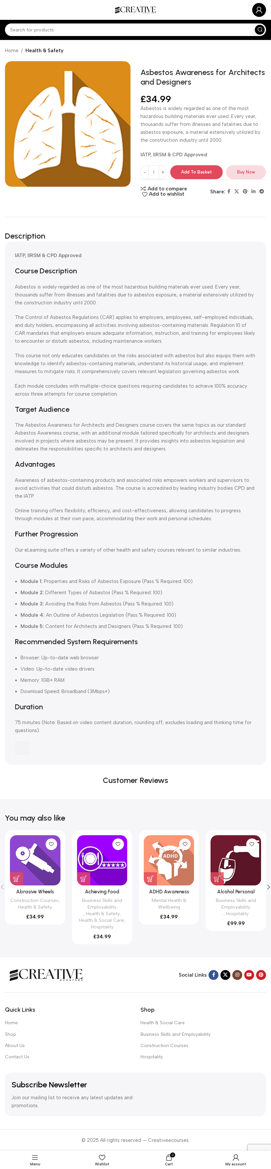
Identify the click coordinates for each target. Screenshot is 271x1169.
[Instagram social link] (237, 975)
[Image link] (46, 974)
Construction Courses (34, 900)
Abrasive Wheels (35, 892)
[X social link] (236, 191)
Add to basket (196, 172)
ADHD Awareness (169, 892)
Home (12, 51)
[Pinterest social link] (245, 191)
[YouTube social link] (249, 975)
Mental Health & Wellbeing (169, 903)
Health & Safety (44, 51)
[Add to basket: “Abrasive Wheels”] (16, 878)
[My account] (259, 10)
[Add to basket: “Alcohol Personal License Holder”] (217, 878)
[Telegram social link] (261, 191)
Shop (10, 1034)
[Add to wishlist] (51, 844)
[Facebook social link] (228, 191)
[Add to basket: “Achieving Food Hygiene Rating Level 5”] (83, 878)
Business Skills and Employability (102, 903)
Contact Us (17, 1057)
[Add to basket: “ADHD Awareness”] (150, 878)
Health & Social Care (101, 920)
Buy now (246, 172)
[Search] (260, 30)
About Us (15, 1045)
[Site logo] (135, 10)
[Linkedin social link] (253, 191)
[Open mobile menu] (8, 10)
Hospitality (102, 927)
